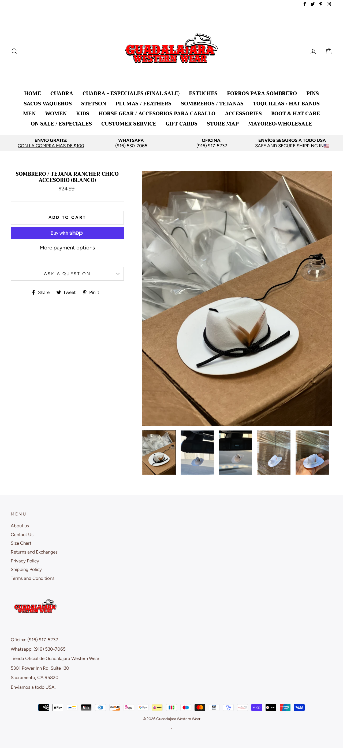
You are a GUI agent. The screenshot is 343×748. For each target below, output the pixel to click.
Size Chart (21, 543)
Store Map (223, 123)
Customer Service (128, 123)
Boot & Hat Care (295, 113)
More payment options (67, 247)
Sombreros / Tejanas (212, 103)
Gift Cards (181, 123)
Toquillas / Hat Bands (286, 103)
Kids (82, 113)
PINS (312, 93)
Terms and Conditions (32, 578)
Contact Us (22, 534)
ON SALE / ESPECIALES (61, 123)
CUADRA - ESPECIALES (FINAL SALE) (131, 93)
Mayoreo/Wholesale (280, 123)
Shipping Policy (26, 569)
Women (56, 113)
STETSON (93, 103)
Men (29, 113)
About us (20, 525)
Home (32, 93)
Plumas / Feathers (143, 103)
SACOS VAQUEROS (48, 103)
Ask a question (67, 273)
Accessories (243, 113)
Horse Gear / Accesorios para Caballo (157, 113)
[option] (51, 143)
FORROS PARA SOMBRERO (262, 93)
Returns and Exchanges (34, 552)
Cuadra (61, 93)
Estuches (203, 93)
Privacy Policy (25, 560)
